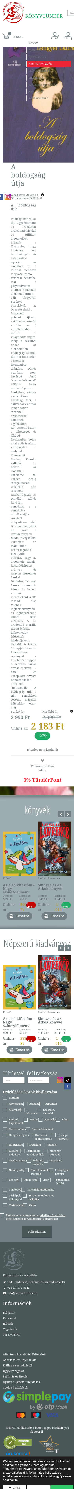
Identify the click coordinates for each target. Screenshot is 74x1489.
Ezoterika (50, 1119)
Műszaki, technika (38, 1162)
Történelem (16, 1205)
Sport (46, 1179)
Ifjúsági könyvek (63, 1136)
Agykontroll (16, 1103)
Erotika (34, 1119)
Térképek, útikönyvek (16, 1197)
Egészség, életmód (49, 1111)
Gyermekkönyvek (42, 1129)
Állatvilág (15, 1110)
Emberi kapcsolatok (16, 1121)
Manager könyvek (55, 1152)
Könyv (33, 43)
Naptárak (55, 1160)
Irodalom (35, 1144)
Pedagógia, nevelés (61, 1172)
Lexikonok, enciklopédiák (35, 1152)
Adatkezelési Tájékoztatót (42, 1218)
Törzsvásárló (39, 98)
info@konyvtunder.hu (22, 1293)
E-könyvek (31, 1111)
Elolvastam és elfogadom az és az (35, 1217)
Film (64, 1119)
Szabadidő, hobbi (63, 1181)
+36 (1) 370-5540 (18, 1287)
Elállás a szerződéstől (17, 1365)
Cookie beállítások (15, 1387)
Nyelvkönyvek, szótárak (40, 1172)
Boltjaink (9, 1312)
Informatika (16, 1144)
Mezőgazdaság (18, 1160)
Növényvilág (17, 1170)
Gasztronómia (17, 1129)
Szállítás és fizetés (43, 84)
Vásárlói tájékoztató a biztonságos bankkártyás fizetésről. (37, 1429)
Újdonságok (37, 57)
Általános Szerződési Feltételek (24, 1354)
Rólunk (8, 1323)
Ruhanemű (30, 1179)
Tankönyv (15, 1189)
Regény (13, 1179)
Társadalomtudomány (40, 1189)
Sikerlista (36, 77)
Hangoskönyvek (19, 1135)
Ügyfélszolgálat (13, 1371)
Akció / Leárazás (40, 64)
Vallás (32, 1205)
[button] (14, 34)
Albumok (51, 1103)
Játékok (51, 1144)
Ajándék (35, 50)
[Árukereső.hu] (18, 1443)
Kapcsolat (36, 91)
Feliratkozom (37, 1231)
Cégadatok (10, 1329)
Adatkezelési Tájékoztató (20, 1360)
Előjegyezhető (39, 70)
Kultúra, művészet (15, 1152)
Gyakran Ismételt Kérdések (21, 1382)
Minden (14, 1097)
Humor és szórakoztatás (43, 1136)
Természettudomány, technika (41, 1197)
